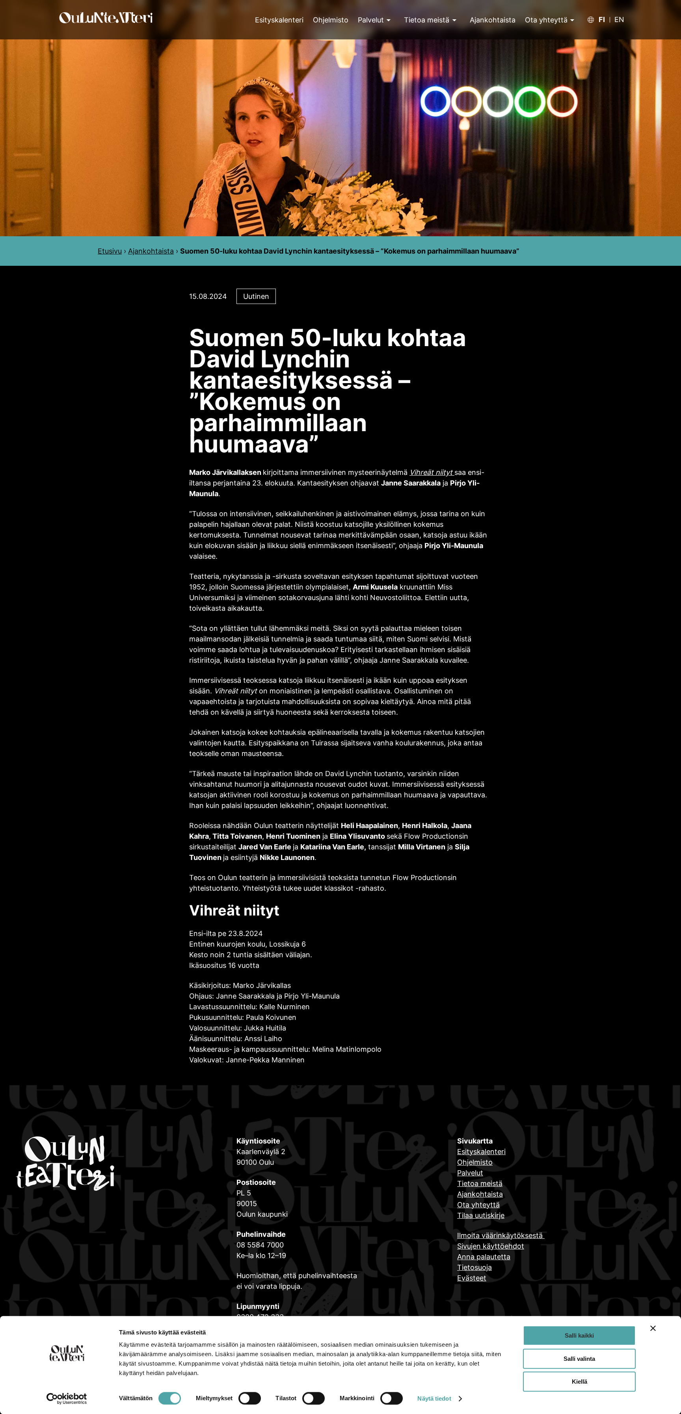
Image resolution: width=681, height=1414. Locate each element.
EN (619, 19)
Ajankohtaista (151, 251)
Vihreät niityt (431, 472)
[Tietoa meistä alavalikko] (453, 20)
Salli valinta (579, 1358)
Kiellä (579, 1381)
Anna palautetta (483, 1257)
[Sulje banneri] (653, 1328)
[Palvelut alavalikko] (388, 20)
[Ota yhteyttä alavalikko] (571, 20)
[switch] (249, 1398)
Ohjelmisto (475, 1162)
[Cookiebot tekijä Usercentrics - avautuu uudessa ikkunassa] (66, 1399)
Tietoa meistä (426, 20)
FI (602, 19)
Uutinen (256, 296)
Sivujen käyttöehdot (490, 1246)
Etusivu (110, 251)
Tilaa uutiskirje (480, 1215)
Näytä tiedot (434, 1398)
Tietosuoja (474, 1267)
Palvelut (371, 20)
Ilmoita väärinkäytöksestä (501, 1235)
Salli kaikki (579, 1335)
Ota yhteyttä (546, 20)
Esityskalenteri (481, 1151)
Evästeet (471, 1278)
